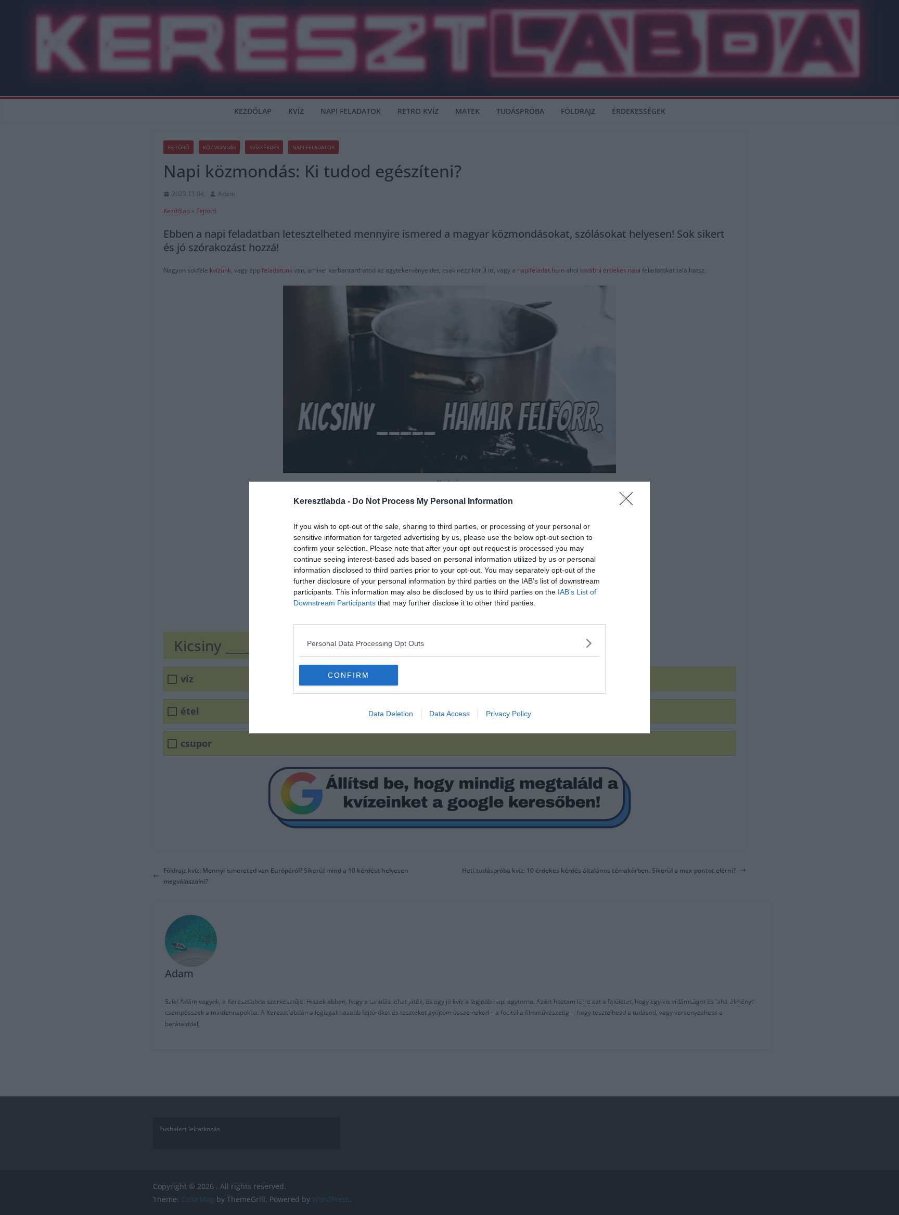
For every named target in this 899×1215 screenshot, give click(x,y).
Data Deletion (390, 713)
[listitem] (449, 643)
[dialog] (449, 607)
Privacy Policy (508, 713)
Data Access (449, 713)
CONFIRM (348, 675)
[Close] (629, 502)
